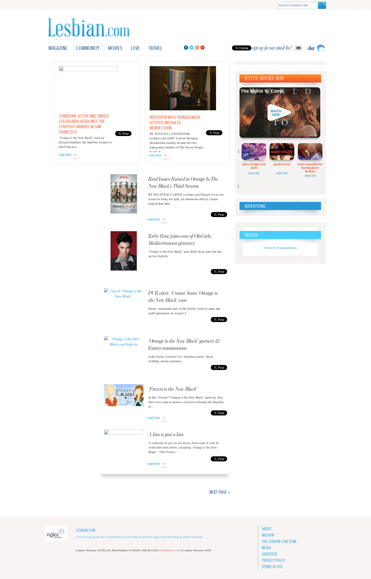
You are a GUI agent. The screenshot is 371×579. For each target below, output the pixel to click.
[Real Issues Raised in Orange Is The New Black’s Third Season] (123, 194)
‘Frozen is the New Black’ (173, 389)
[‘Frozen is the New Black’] (123, 396)
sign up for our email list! (272, 48)
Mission (268, 535)
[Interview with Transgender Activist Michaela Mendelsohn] (183, 109)
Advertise (269, 554)
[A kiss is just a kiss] (123, 444)
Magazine (58, 48)
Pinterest (202, 47)
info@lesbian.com (169, 550)
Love (135, 48)
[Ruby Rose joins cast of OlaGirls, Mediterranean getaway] (123, 251)
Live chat (316, 48)
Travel (155, 48)
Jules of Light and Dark (254, 166)
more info (253, 173)
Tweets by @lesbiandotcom (280, 248)
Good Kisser (282, 164)
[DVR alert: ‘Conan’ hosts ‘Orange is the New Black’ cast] (123, 300)
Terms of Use (272, 566)
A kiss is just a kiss (166, 435)
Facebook (186, 47)
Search (322, 5)
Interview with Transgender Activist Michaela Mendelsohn (175, 122)
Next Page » (219, 492)
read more (65, 155)
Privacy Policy (273, 560)
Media (266, 547)
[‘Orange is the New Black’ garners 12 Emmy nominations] (123, 348)
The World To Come (262, 91)
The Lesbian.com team (279, 541)
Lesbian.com (88, 27)
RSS (197, 47)
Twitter (191, 47)
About (266, 529)
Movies (115, 48)
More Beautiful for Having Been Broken (310, 168)
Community (87, 48)
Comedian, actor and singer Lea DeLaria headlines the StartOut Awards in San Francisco (84, 124)
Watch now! (280, 112)
